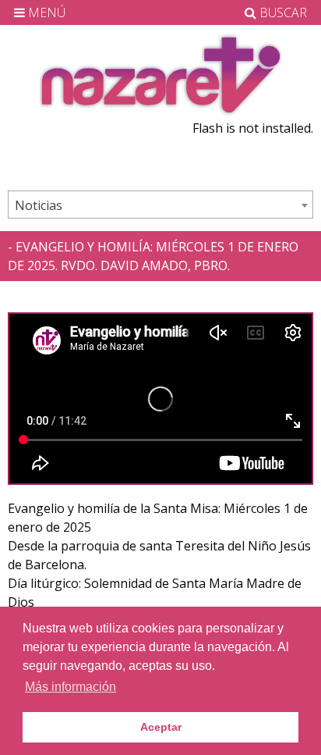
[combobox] (160, 205)
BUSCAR (281, 12)
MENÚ (45, 12)
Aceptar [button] (161, 727)
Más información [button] (70, 686)
